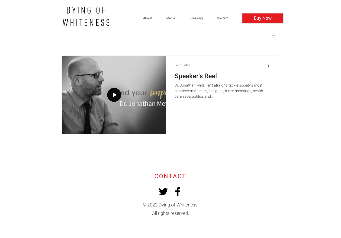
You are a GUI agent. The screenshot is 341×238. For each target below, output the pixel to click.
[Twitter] (163, 192)
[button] (199, 18)
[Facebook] (178, 192)
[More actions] (270, 65)
